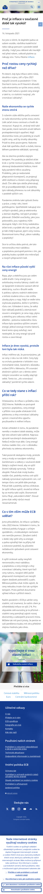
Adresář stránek (12, 793)
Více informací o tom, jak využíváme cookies (22, 879)
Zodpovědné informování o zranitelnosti (22, 756)
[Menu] (39, 7)
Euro (8, 697)
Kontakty (9, 729)
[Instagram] (18, 809)
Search (32, 7)
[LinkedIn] (13, 809)
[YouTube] (24, 809)
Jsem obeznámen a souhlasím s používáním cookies (23, 884)
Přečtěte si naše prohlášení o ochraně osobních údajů (23, 874)
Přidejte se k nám (12, 718)
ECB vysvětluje (11, 721)
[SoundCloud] (30, 809)
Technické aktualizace (14, 753)
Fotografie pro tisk (13, 725)
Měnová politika (31, 693)
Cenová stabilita (11, 693)
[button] (38, 2)
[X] (7, 809)
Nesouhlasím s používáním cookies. (23, 890)
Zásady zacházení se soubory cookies (21, 780)
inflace (31, 57)
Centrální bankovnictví (26, 697)
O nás (7, 714)
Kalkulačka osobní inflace (23, 664)
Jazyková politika (12, 788)
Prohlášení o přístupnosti (16, 784)
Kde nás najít (11, 732)
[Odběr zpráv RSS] (36, 809)
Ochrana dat (10, 771)
